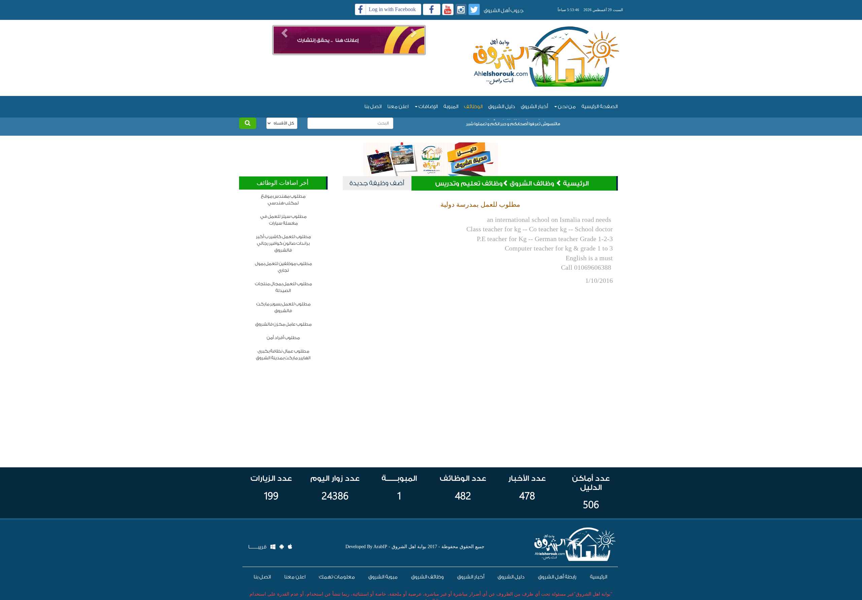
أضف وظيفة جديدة (377, 183)
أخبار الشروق (534, 106)
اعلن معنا (397, 106)
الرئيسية (576, 183)
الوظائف (473, 106)
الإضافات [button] (428, 106)
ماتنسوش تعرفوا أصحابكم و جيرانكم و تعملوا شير (513, 122)
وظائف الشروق (533, 183)
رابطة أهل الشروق (557, 577)
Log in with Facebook (392, 9)
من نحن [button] (566, 106)
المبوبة (450, 106)
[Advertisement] (349, 65)
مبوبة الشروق (383, 577)
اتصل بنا (373, 106)
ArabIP (380, 546)
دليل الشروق (501, 106)
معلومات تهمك (337, 577)
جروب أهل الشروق (504, 10)
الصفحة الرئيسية (600, 106)
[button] (283, 31)
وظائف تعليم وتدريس (469, 183)
